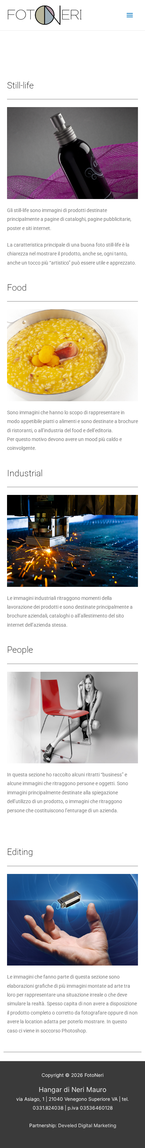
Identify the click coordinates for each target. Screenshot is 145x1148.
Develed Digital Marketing (87, 1125)
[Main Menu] (130, 15)
